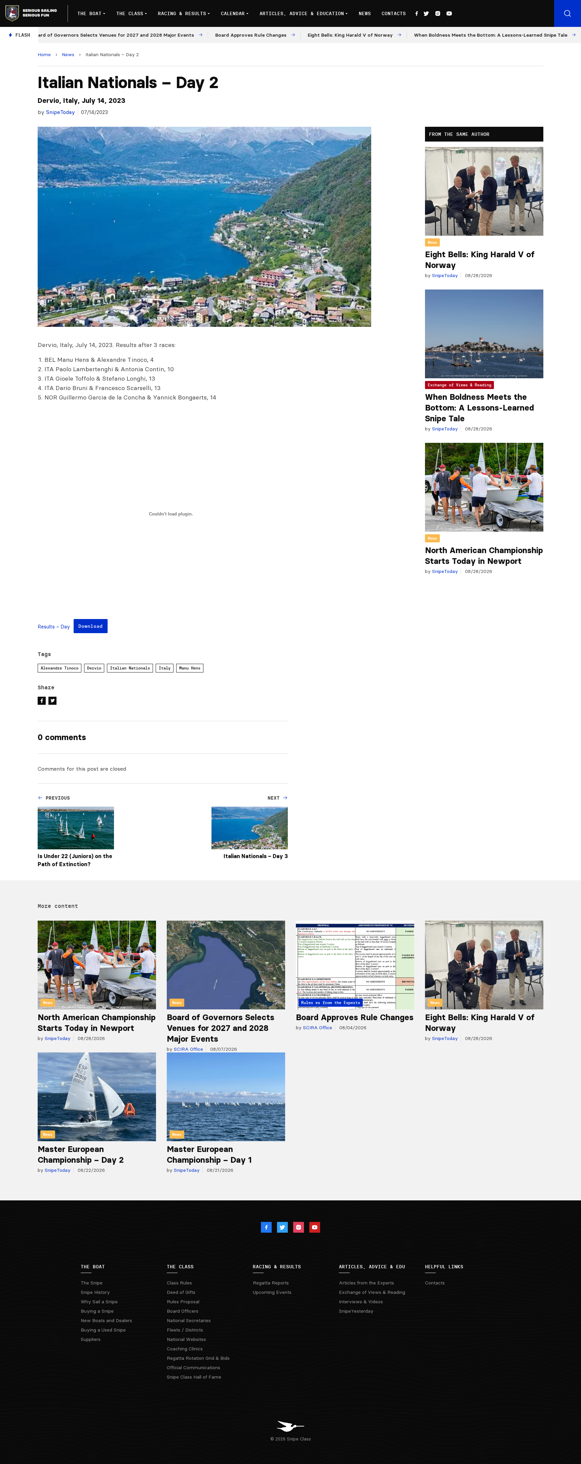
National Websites (186, 1339)
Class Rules (179, 1283)
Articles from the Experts (366, 1283)
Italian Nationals (130, 667)
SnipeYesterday (356, 1311)
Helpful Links (444, 1267)
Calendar (233, 13)
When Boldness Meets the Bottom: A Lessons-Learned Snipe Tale (479, 407)
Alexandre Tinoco (59, 667)
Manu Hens (189, 667)
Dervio (94, 667)
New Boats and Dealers (106, 1320)
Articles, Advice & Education (302, 13)
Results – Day (54, 627)
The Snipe (92, 1283)
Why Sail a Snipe (99, 1302)
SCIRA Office (187, 1049)
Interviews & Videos (361, 1302)
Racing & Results (182, 13)
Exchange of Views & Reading (459, 384)
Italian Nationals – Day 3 (256, 856)
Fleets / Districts (185, 1330)
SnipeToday (60, 112)
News (365, 13)
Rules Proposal (183, 1302)
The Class (129, 13)
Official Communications (193, 1367)
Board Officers (182, 1311)
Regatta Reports (271, 1283)
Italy (164, 667)
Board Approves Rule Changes (355, 1017)
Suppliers (91, 1339)
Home (44, 54)
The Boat (89, 13)
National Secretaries (189, 1320)
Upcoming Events (272, 1292)
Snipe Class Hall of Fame (194, 1377)
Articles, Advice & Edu (372, 1267)
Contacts (394, 13)
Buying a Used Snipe (103, 1330)
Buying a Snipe (97, 1311)
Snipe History (95, 1292)
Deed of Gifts (181, 1292)
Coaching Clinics (185, 1349)
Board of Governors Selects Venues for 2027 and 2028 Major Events (220, 1028)
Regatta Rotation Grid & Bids (198, 1358)
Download (90, 626)
